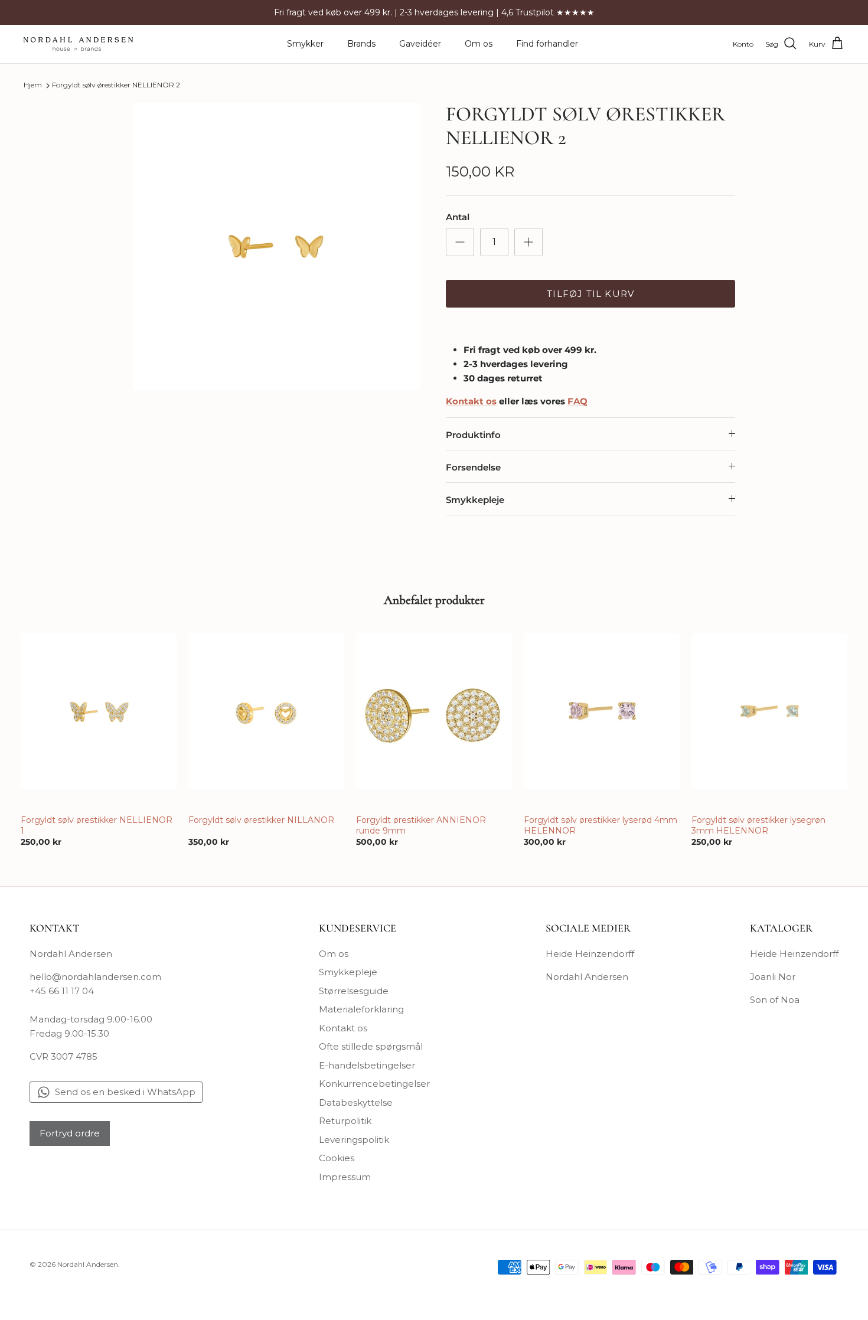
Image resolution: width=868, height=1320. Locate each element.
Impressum (345, 1176)
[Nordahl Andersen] (78, 44)
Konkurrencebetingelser (374, 1083)
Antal (457, 217)
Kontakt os (343, 1028)
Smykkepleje (475, 499)
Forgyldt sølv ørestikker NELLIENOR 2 (116, 85)
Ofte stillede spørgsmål (371, 1046)
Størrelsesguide (354, 990)
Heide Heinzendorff (590, 953)
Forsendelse (473, 467)
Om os (478, 43)
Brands (361, 43)
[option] (276, 246)
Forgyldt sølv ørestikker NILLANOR (261, 820)
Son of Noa (775, 999)
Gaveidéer (420, 43)
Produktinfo (473, 434)
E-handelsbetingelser (367, 1065)
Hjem (33, 85)
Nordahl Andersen (587, 976)
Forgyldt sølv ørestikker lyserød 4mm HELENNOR (600, 825)
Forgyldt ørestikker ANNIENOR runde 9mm (421, 825)
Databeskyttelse (356, 1102)
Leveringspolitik (354, 1139)
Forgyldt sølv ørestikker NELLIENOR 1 (96, 825)
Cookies (336, 1158)
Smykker (305, 43)
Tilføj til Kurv (590, 293)
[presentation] (8, 713)
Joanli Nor (772, 976)
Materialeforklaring (361, 1009)
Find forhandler (547, 43)
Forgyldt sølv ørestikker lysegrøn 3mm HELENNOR (758, 825)
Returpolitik (345, 1120)
